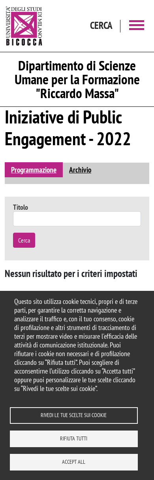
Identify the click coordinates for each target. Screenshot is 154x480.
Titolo (20, 207)
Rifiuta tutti (73, 438)
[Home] (24, 26)
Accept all (73, 461)
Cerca (24, 240)
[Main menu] (136, 26)
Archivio (80, 170)
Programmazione (33, 170)
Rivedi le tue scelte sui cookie (74, 415)
